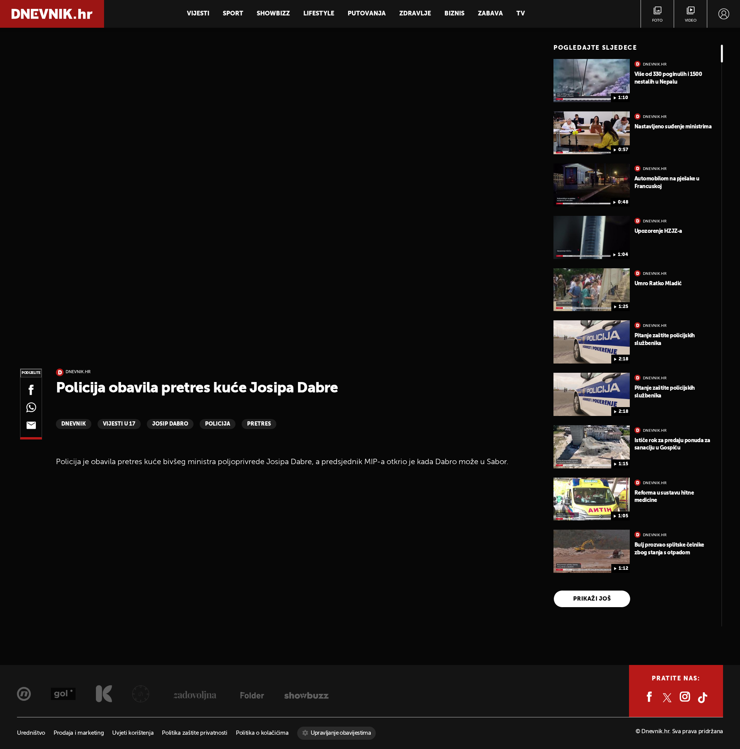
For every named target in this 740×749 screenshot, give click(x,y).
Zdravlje (415, 14)
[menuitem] (724, 14)
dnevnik (73, 424)
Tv (520, 14)
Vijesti (198, 14)
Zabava (490, 14)
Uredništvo (31, 733)
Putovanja (367, 14)
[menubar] (724, 14)
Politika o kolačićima (262, 733)
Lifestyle (318, 14)
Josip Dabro (170, 424)
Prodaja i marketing (79, 733)
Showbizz (273, 14)
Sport (233, 14)
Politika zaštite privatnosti (194, 733)
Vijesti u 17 (119, 424)
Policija (217, 424)
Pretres (259, 424)
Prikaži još (592, 599)
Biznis (454, 14)
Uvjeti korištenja (132, 733)
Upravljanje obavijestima (341, 733)
